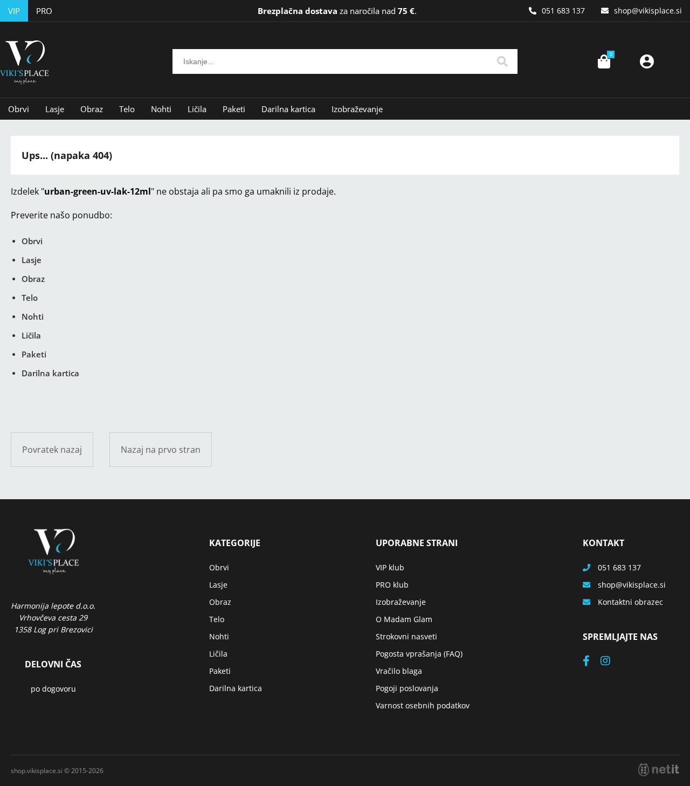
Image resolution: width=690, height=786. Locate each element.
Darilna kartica (288, 109)
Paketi (234, 109)
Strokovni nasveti (406, 636)
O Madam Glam (404, 619)
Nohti (161, 109)
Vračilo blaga (399, 671)
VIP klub (390, 567)
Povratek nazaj (52, 450)
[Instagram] (611, 662)
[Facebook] (592, 662)
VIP (14, 10)
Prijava (647, 61)
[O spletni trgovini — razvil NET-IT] (658, 769)
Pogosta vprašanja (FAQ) (419, 654)
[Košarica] (604, 61)
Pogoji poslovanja (407, 688)
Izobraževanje (357, 109)
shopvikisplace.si (648, 10)
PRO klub (392, 585)
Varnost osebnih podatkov (423, 705)
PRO (44, 10)
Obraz (91, 109)
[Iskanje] (502, 61)
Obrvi (18, 109)
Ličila (197, 109)
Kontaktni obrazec (630, 602)
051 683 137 (563, 10)
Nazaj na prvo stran (161, 450)
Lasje (54, 109)
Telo (127, 109)
